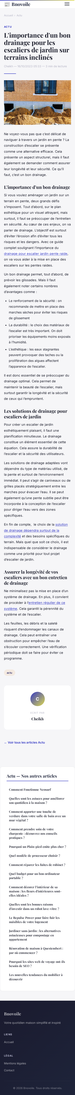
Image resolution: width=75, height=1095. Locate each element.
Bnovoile (17, 4)
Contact (9, 1070)
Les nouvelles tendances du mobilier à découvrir (36, 977)
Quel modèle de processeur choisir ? (34, 856)
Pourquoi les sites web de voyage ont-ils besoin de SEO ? (37, 964)
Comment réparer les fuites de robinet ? (37, 865)
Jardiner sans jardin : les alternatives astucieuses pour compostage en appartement (35, 935)
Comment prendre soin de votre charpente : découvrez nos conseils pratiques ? (33, 833)
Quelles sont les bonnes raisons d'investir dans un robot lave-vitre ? (34, 906)
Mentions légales (15, 1063)
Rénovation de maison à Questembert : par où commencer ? (36, 950)
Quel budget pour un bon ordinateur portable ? (34, 876)
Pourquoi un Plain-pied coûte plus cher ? (37, 847)
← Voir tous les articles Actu (24, 742)
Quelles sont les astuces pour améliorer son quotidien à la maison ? (36, 800)
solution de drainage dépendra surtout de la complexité (36, 530)
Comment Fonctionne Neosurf (30, 789)
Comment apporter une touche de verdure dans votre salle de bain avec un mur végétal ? (37, 816)
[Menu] (67, 4)
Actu (19, 15)
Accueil (8, 15)
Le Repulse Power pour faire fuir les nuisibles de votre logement (34, 920)
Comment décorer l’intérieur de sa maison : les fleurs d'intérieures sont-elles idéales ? (35, 891)
